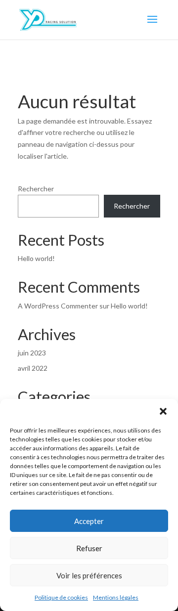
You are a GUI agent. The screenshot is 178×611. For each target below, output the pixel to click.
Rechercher (36, 188)
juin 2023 (32, 353)
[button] (163, 411)
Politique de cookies (61, 597)
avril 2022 (32, 368)
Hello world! (36, 258)
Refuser (89, 548)
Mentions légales (115, 597)
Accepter (89, 521)
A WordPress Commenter (58, 306)
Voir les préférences (89, 575)
